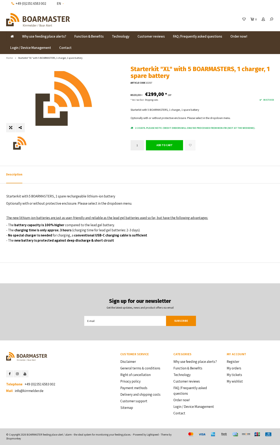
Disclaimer (128, 361)
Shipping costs (151, 99)
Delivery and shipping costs (140, 394)
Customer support (133, 401)
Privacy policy (130, 381)
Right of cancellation (135, 374)
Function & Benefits (89, 36)
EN (59, 3)
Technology (120, 36)
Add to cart (164, 145)
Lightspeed (153, 434)
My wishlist (235, 381)
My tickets (234, 374)
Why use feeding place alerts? (44, 36)
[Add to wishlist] (190, 145)
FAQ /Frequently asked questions (197, 36)
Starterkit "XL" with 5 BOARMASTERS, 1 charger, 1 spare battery (50, 57)
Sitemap (126, 407)
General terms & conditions (140, 368)
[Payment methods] (190, 434)
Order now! (238, 36)
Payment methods (133, 388)
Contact (65, 47)
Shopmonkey (13, 438)
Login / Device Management (30, 47)
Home (9, 57)
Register (233, 361)
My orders (234, 368)
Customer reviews (151, 36)
